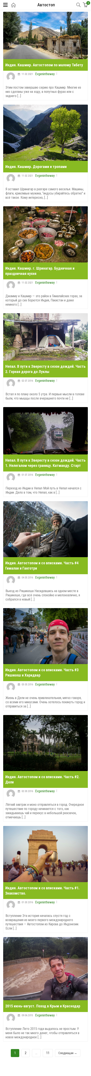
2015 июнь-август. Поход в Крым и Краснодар (42, 1006)
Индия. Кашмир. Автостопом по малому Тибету (44, 65)
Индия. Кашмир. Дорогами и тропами (36, 166)
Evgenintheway (45, 74)
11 (48, 1053)
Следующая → (67, 1053)
